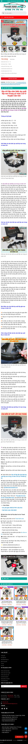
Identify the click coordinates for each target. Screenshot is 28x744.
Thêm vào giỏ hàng (12, 78)
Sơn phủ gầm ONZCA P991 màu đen (12, 507)
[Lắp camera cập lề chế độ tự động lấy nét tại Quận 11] (7, 613)
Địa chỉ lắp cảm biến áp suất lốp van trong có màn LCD (10, 84)
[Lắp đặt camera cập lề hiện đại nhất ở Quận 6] (21, 593)
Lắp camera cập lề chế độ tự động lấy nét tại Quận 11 (7, 623)
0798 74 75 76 (11, 697)
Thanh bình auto (19, 518)
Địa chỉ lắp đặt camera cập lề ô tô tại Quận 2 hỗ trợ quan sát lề (7, 603)
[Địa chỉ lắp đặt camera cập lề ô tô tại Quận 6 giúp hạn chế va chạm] (21, 613)
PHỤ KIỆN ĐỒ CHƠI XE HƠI (6, 740)
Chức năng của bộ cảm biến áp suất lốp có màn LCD (17, 83)
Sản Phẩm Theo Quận (10, 82)
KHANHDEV (20, 740)
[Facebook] (2, 708)
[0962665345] (26, 737)
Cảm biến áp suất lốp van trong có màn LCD (14, 184)
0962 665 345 (10, 695)
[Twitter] (4, 708)
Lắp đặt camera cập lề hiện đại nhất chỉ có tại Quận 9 (7, 643)
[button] (25, 22)
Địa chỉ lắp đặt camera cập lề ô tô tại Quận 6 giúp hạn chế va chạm (21, 623)
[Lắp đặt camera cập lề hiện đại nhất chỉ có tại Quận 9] (7, 633)
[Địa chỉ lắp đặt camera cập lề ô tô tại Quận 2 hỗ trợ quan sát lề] (7, 593)
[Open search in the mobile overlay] (14, 13)
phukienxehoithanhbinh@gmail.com (10, 703)
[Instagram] (7, 708)
